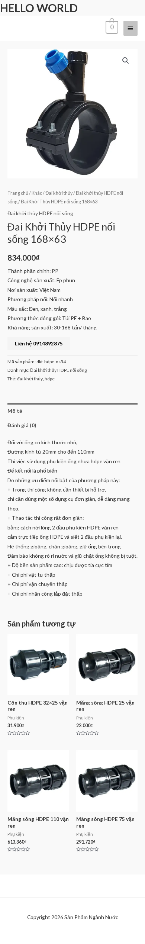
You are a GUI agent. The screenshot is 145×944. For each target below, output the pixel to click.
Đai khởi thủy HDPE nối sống (40, 213)
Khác (37, 193)
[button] (125, 60)
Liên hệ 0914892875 (39, 343)
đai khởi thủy (30, 378)
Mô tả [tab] (14, 410)
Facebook (24, 936)
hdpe (50, 378)
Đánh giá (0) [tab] (21, 425)
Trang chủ (17, 193)
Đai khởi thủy (58, 193)
